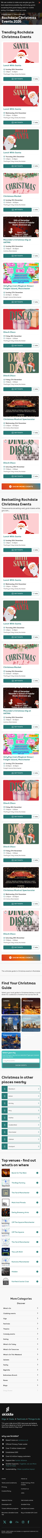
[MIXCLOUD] (17, 1522)
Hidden (15, 1271)
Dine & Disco (9, 332)
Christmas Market (12, 196)
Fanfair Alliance (21, 1460)
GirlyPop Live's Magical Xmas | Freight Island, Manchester (18, 287)
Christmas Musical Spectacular (19, 419)
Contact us (25, 1489)
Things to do (34, 1419)
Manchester (21, 1132)
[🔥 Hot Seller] (21, 283)
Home (4, 1479)
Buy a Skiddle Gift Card (29, 1513)
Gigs (4, 1419)
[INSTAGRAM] (23, 1522)
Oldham (21, 1139)
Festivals (21, 1419)
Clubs (11, 1419)
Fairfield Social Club (20, 1281)
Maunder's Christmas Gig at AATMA (17, 241)
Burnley (21, 1103)
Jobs (22, 1493)
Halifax (21, 1118)
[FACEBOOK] (28, 1522)
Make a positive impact (26, 1469)
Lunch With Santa (12, 65)
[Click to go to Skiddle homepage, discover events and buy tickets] (8, 1411)
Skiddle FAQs (25, 1504)
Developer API (6, 1504)
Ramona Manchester (20, 1262)
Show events (21, 1065)
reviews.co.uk (23, 1440)
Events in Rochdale (19, 14)
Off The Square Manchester (23, 1222)
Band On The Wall (19, 1173)
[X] (5, 1522)
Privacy (4, 1487)
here (12, 10)
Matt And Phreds (19, 1202)
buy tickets (18, 79)
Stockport (21, 1146)
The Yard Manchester (20, 1193)
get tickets (19, 209)
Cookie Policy (6, 1491)
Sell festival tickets (27, 1508)
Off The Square (18, 1232)
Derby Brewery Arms (20, 1212)
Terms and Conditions (9, 1483)
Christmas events (7, 14)
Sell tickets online (27, 1500)
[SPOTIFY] (11, 1522)
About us (24, 1479)
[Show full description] (37, 1173)
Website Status (7, 1500)
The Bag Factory (18, 1183)
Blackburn (21, 1089)
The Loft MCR (17, 1252)
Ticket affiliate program (10, 1508)
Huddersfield (21, 1125)
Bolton (21, 1096)
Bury (21, 1110)
